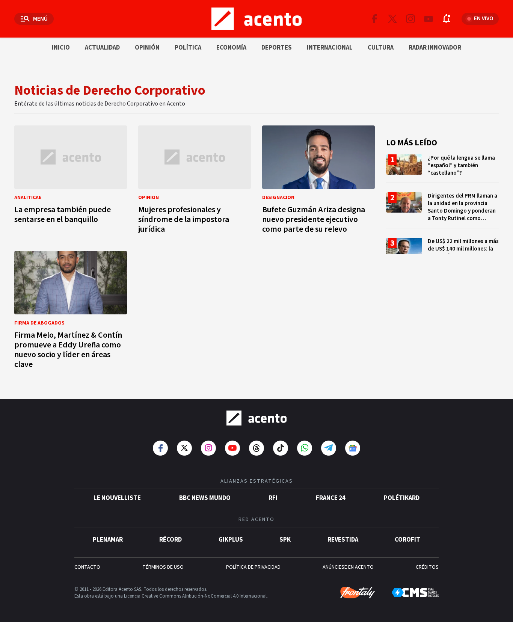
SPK (285, 539)
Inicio (61, 47)
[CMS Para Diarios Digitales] (415, 592)
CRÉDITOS (427, 567)
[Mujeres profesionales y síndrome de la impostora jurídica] (194, 181)
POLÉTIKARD (401, 498)
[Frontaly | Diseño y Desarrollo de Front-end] (357, 593)
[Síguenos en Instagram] (410, 19)
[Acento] (256, 418)
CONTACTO (87, 567)
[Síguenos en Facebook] (374, 19)
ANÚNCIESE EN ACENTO (348, 567)
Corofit (407, 539)
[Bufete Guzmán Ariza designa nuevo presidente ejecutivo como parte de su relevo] (318, 181)
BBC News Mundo (205, 498)
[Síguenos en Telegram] (328, 448)
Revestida (342, 539)
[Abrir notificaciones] (446, 19)
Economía (231, 47)
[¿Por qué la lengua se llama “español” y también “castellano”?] (442, 168)
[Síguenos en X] (392, 19)
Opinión (147, 47)
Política (188, 47)
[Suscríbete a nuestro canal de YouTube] (428, 19)
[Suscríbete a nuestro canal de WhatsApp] (304, 448)
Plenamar (108, 539)
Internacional (330, 47)
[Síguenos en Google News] (352, 448)
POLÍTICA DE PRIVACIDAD (253, 567)
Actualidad (102, 47)
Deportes (276, 47)
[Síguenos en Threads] (256, 448)
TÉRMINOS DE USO (163, 567)
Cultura (381, 47)
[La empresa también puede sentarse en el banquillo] (70, 181)
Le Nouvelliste (117, 498)
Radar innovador (435, 47)
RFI (273, 498)
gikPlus (231, 539)
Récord (170, 539)
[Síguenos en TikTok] (280, 448)
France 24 (331, 498)
